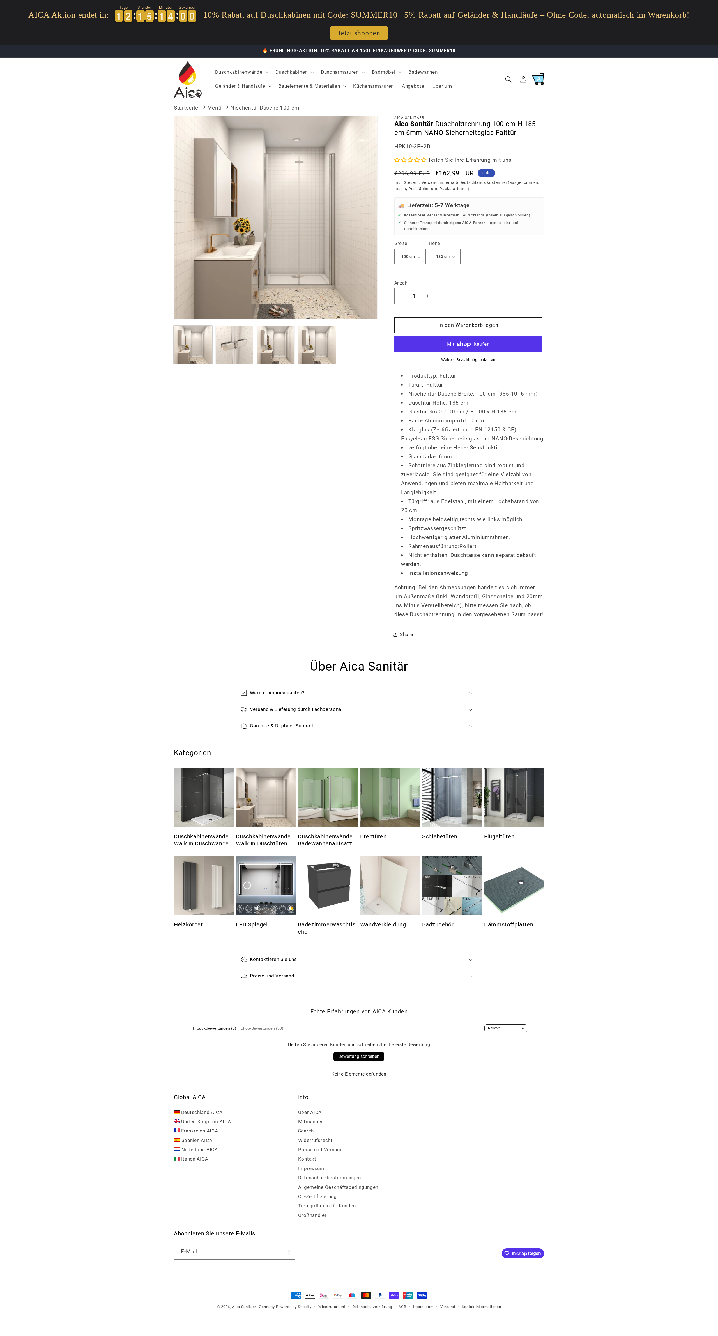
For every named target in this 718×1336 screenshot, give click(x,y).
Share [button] (406, 634)
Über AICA (310, 1112)
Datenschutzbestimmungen (329, 1178)
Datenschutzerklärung (372, 1307)
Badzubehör (438, 924)
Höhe (434, 243)
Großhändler (312, 1215)
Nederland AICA (199, 1149)
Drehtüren (373, 836)
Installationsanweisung (438, 573)
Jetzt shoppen (359, 33)
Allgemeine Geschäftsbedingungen (338, 1187)
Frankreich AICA (199, 1131)
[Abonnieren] (287, 1252)
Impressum (311, 1168)
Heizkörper (188, 924)
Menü (214, 108)
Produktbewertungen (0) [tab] (214, 1028)
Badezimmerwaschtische (326, 928)
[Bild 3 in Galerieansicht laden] (276, 345)
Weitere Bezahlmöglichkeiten (468, 359)
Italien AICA (194, 1159)
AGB (402, 1307)
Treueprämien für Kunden (327, 1206)
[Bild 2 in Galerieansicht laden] (234, 345)
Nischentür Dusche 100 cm (264, 108)
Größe (400, 243)
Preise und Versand (320, 1149)
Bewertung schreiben (358, 1056)
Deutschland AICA (201, 1112)
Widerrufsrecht (315, 1140)
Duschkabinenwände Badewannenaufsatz (325, 840)
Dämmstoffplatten (508, 924)
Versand (430, 182)
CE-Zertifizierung (317, 1196)
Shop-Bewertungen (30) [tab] (262, 1028)
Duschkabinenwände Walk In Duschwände (201, 840)
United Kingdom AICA (205, 1121)
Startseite (186, 108)
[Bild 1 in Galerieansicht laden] (193, 345)
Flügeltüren (499, 836)
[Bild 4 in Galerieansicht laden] (317, 345)
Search (306, 1131)
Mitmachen (311, 1121)
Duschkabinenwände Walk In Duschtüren (263, 840)
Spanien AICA (196, 1140)
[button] (241, 72)
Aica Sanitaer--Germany (253, 1307)
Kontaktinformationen (481, 1307)
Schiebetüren (439, 836)
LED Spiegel (252, 924)
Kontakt (307, 1159)
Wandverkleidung (383, 924)
